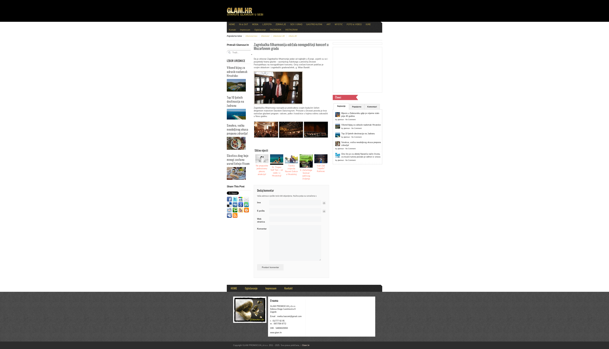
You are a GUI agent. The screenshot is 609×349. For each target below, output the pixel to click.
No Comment (350, 119)
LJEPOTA (267, 24)
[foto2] (291, 137)
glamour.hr (279, 36)
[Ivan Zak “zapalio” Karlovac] (321, 158)
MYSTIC (339, 24)
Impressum (245, 30)
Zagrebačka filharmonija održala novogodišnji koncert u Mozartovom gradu (291, 46)
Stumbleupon (246, 204)
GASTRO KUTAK (314, 24)
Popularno (356, 107)
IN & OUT (243, 24)
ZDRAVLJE (281, 24)
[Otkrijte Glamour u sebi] (245, 15)
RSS (235, 215)
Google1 (240, 199)
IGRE (368, 24)
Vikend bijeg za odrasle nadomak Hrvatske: (237, 71)
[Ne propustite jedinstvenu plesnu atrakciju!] (262, 158)
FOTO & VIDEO (354, 24)
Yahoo (240, 210)
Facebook (229, 199)
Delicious (229, 204)
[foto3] (266, 137)
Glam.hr (304, 345)
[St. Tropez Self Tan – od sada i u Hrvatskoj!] (276, 159)
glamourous (251, 36)
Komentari (372, 107)
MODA (255, 24)
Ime (259, 202)
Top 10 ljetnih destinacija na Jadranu (235, 101)
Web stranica (261, 220)
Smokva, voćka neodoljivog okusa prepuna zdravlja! (237, 129)
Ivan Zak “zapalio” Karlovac (321, 168)
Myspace (229, 215)
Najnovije (341, 106)
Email (246, 199)
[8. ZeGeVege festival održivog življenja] (306, 161)
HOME (232, 24)
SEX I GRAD (296, 24)
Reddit (229, 210)
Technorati (235, 210)
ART (329, 24)
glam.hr (293, 36)
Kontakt (232, 30)
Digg (235, 204)
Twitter (235, 199)
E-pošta (261, 211)
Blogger (246, 210)
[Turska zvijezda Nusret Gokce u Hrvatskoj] (291, 158)
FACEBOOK (275, 30)
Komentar (262, 229)
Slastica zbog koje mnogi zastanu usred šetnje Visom (238, 159)
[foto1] (316, 137)
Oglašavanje (260, 30)
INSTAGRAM (291, 30)
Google (240, 204)
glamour (265, 36)
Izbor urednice (236, 61)
